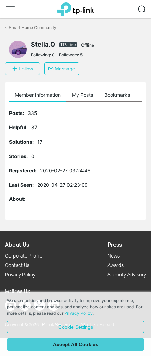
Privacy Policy (20, 275)
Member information (38, 95)
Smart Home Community (31, 27)
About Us (17, 244)
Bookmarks (117, 95)
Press (114, 244)
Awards (115, 265)
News (113, 256)
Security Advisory (126, 275)
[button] (10, 9)
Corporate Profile (23, 256)
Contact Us (17, 265)
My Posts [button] (82, 95)
